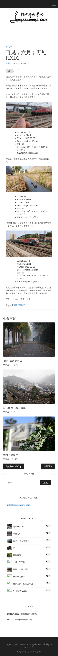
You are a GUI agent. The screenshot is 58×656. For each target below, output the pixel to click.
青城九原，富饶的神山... (23, 584)
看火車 (9, 47)
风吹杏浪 (17, 555)
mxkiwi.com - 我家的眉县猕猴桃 (22, 614)
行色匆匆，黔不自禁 (14, 408)
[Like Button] (9, 71)
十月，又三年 (19, 562)
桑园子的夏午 (10, 455)
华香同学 (48, 466)
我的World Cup (13, 466)
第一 (15, 548)
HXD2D (21, 305)
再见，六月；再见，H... (23, 569)
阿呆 (8, 63)
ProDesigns (35, 652)
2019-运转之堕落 (12, 361)
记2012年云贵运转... (22, 541)
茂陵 (15, 305)
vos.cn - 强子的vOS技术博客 (20, 619)
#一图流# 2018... (20, 591)
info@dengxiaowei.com (18, 505)
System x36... (19, 526)
